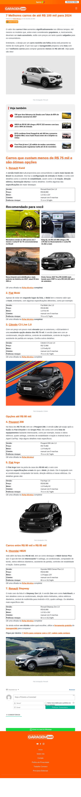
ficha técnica (27, 288)
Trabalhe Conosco (40, 766)
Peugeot (14, 421)
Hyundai (14, 550)
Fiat (11, 292)
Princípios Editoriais (40, 771)
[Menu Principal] (76, 8)
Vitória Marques (17, 18)
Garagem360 (11, 628)
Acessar (72, 689)
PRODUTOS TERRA (72, 2)
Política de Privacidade (40, 762)
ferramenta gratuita (63, 625)
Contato (40, 758)
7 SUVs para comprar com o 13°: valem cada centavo (46, 633)
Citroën (13, 324)
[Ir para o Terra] (40, 2)
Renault (13, 168)
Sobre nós (40, 754)
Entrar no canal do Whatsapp (42, 729)
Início (40, 750)
